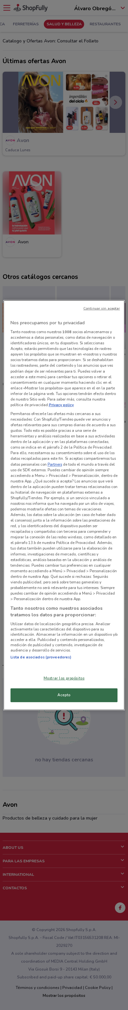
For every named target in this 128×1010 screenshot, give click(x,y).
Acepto (63, 695)
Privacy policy (61, 404)
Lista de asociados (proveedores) (41, 657)
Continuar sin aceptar (101, 308)
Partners (55, 464)
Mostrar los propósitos (64, 678)
